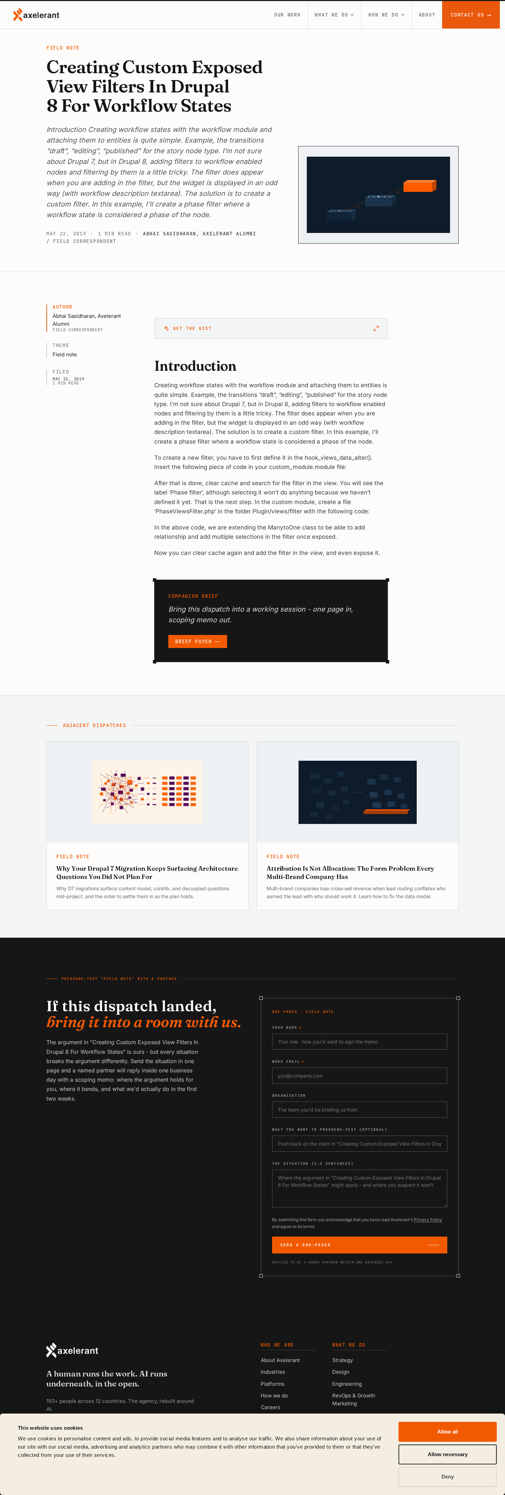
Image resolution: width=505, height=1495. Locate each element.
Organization (289, 1095)
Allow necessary (448, 1454)
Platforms (272, 1384)
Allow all (447, 1432)
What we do (331, 15)
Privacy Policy (428, 1219)
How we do (383, 15)
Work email (288, 1061)
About (427, 15)
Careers (270, 1407)
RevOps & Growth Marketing (353, 1399)
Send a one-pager (305, 1244)
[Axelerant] (36, 15)
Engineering (347, 1384)
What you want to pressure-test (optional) (330, 1129)
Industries (273, 1372)
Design (340, 1372)
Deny (447, 1477)
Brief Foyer (193, 641)
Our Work (287, 15)
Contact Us (471, 14)
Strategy (342, 1360)
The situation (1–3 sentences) (313, 1163)
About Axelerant (280, 1360)
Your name (287, 1027)
